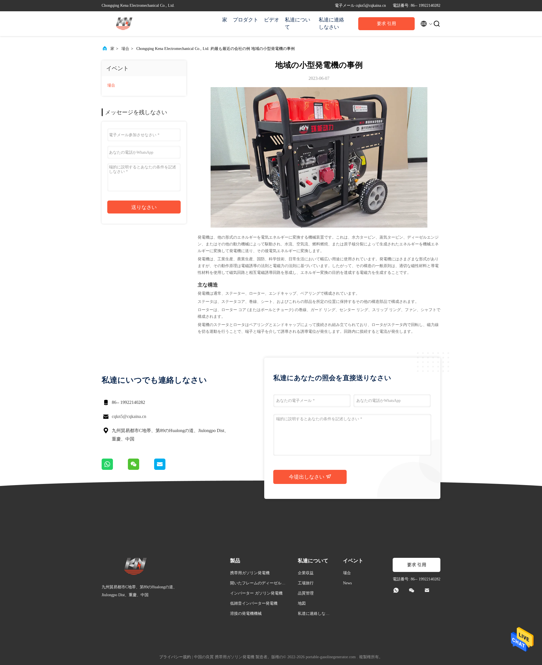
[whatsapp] (115, 468)
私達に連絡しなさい (331, 23)
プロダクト (245, 20)
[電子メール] (167, 468)
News (347, 583)
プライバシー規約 (175, 657)
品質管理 (306, 593)
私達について (297, 23)
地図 (302, 603)
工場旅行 (306, 583)
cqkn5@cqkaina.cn (129, 416)
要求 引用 (386, 23)
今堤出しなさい (307, 477)
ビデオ (271, 20)
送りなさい (144, 207)
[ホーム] (124, 23)
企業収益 (306, 573)
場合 (125, 49)
